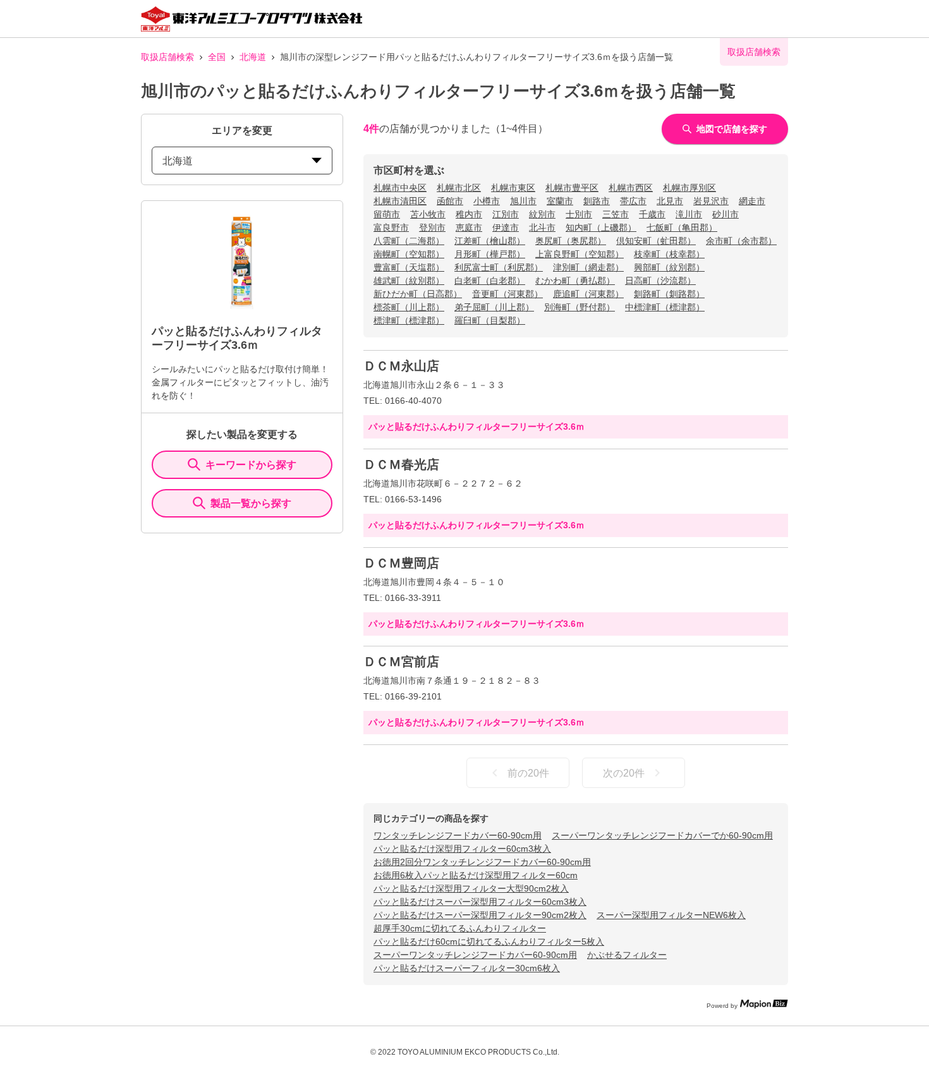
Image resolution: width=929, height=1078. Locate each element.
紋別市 (542, 214)
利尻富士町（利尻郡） (498, 267)
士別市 (579, 214)
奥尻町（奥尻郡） (570, 241)
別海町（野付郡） (579, 307)
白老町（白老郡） (489, 281)
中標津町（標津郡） (665, 307)
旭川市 (523, 201)
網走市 (752, 201)
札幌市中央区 (400, 188)
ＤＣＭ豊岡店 (401, 563)
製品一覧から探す (250, 503)
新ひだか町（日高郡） (417, 294)
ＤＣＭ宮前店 (401, 662)
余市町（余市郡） (741, 241)
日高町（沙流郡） (660, 281)
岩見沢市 (711, 201)
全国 (217, 57)
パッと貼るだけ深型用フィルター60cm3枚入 (462, 849)
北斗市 (542, 227)
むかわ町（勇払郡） (575, 281)
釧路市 (596, 201)
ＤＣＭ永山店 (401, 366)
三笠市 (615, 214)
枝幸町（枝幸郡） (669, 254)
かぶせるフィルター (627, 955)
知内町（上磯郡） (601, 227)
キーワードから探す (250, 464)
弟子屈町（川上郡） (494, 307)
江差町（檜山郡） (489, 241)
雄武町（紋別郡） (408, 281)
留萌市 (386, 214)
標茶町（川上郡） (408, 307)
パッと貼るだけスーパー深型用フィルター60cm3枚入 (479, 902)
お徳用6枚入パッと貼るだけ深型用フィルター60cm (475, 875)
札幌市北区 (459, 188)
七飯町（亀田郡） (682, 227)
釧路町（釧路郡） (669, 294)
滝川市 (689, 214)
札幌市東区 (513, 188)
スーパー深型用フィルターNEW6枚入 (671, 915)
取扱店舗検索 (167, 57)
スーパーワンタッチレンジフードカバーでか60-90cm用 (662, 835)
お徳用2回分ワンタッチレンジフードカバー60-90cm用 (482, 862)
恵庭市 (469, 227)
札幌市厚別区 (689, 188)
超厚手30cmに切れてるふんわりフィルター (459, 928)
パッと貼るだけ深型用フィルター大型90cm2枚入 (471, 888)
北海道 (253, 57)
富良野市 (391, 227)
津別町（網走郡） (588, 267)
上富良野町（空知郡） (579, 254)
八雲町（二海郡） (408, 241)
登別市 (432, 227)
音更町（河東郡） (507, 294)
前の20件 (528, 773)
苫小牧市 (428, 214)
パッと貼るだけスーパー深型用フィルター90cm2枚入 (479, 915)
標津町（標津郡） (408, 320)
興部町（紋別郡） (669, 267)
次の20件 (624, 773)
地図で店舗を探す (731, 129)
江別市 (505, 214)
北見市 (670, 201)
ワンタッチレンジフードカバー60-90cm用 (457, 835)
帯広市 (633, 201)
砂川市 (725, 214)
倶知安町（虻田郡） (656, 241)
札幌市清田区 (400, 201)
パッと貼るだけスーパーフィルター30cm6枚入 (466, 968)
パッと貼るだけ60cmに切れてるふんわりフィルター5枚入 (488, 941)
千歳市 (652, 214)
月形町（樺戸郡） (489, 254)
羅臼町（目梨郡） (489, 320)
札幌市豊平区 (571, 188)
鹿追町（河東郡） (588, 294)
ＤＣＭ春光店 (401, 464)
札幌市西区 (631, 188)
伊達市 (505, 227)
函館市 (450, 201)
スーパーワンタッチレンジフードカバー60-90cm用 (475, 955)
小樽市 (486, 201)
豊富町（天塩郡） (408, 267)
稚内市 (469, 214)
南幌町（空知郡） (408, 254)
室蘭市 (560, 201)
